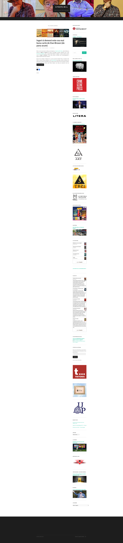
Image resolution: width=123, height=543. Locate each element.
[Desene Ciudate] (85, 320)
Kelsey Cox (75, 247)
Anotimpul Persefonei (76, 308)
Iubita (74, 257)
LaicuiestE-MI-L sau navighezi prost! (79, 268)
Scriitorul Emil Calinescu (79, 18)
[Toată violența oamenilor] (85, 280)
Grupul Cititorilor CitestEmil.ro (57, 18)
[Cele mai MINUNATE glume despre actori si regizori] (79, 342)
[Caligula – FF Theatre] (79, 46)
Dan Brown (54, 60)
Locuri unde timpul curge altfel (79, 489)
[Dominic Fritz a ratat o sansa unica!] (79, 108)
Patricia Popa (75, 309)
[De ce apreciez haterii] (79, 71)
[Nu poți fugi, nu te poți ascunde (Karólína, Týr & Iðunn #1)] (85, 290)
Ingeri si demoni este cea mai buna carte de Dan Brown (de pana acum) (51, 43)
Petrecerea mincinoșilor (77, 246)
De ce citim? (47, 18)
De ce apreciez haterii (77, 60)
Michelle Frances (75, 258)
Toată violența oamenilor (77, 278)
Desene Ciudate (75, 318)
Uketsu (74, 319)
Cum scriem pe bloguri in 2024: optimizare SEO (79, 474)
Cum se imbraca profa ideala (79, 124)
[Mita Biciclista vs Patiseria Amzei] (79, 235)
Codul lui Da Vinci (59, 51)
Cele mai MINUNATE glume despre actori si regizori (78, 339)
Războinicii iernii (76, 250)
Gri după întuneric (76, 253)
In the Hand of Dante (76, 298)
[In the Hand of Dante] (85, 300)
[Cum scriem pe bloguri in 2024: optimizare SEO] (79, 482)
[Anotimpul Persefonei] (85, 310)
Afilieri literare (40, 18)
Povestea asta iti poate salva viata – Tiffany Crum (78, 423)
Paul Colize (75, 279)
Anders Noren (81, 536)
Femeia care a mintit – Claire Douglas (79, 427)
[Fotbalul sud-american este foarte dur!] (79, 451)
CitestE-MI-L (61, 7)
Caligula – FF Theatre (77, 36)
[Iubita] (85, 259)
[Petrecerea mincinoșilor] (85, 248)
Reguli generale (69, 18)
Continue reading (40, 64)
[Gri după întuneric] (85, 255)
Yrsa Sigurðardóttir (76, 289)
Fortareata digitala (40, 53)
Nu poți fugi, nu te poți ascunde (78, 288)
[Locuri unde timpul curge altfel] (79, 497)
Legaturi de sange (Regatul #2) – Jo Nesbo (79, 425)
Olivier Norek (75, 251)
